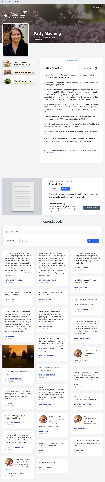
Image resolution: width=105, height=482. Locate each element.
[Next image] (31, 356)
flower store (48, 153)
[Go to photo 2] (18, 366)
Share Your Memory (91, 208)
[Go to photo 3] (19, 366)
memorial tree (69, 150)
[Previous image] (4, 356)
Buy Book (65, 188)
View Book (54, 188)
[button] (18, 356)
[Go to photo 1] (16, 366)
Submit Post (93, 241)
